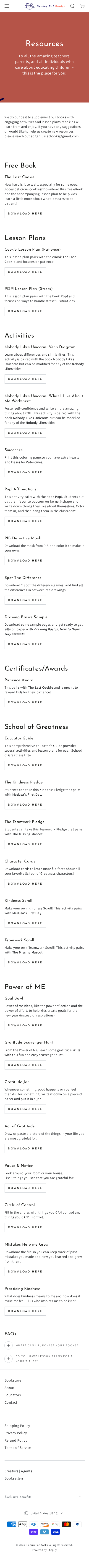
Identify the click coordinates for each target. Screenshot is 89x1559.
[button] (72, 6)
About (10, 1387)
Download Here (25, 213)
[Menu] (7, 6)
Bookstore (13, 1380)
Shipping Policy (17, 1425)
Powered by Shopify (44, 1550)
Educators (13, 1395)
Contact (11, 1402)
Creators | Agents (18, 1471)
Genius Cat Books (37, 1545)
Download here (25, 472)
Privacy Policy (16, 1433)
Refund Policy (16, 1440)
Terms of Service (18, 1447)
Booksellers (14, 1478)
